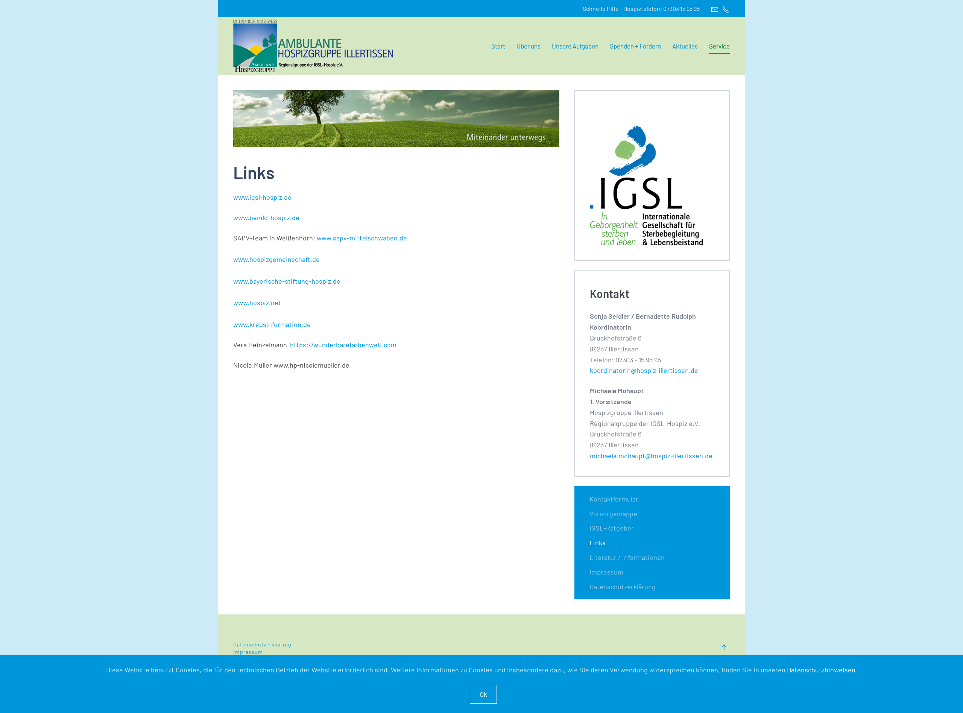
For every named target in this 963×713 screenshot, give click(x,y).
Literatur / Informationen (627, 557)
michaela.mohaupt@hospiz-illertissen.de (651, 456)
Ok (483, 694)
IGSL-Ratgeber (611, 528)
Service (719, 46)
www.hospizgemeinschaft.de (276, 259)
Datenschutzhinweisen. (822, 670)
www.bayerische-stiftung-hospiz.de (286, 281)
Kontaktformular (613, 499)
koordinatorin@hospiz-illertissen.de (644, 370)
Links (597, 542)
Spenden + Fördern (635, 46)
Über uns (528, 46)
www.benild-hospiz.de (266, 217)
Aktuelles (685, 46)
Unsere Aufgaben (575, 46)
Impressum (606, 572)
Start (498, 46)
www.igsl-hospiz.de (262, 197)
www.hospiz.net (257, 302)
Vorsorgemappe (613, 513)
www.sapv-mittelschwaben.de (362, 238)
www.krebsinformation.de (272, 324)
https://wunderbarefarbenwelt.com (343, 345)
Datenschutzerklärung (622, 586)
